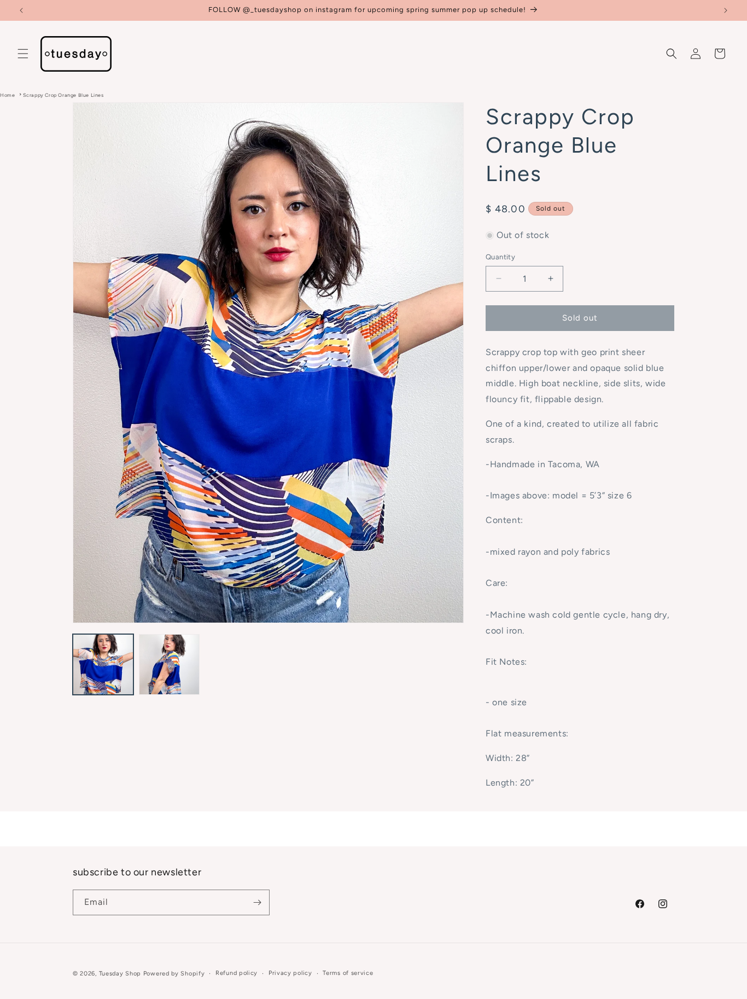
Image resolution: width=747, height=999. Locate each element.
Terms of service (348, 973)
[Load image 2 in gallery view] (169, 664)
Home (7, 95)
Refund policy (236, 973)
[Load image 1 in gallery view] (103, 664)
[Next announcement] (726, 10)
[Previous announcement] (21, 10)
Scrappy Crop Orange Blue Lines (63, 95)
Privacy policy (290, 973)
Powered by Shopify (174, 973)
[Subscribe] (257, 902)
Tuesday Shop (120, 973)
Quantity (500, 257)
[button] (23, 54)
